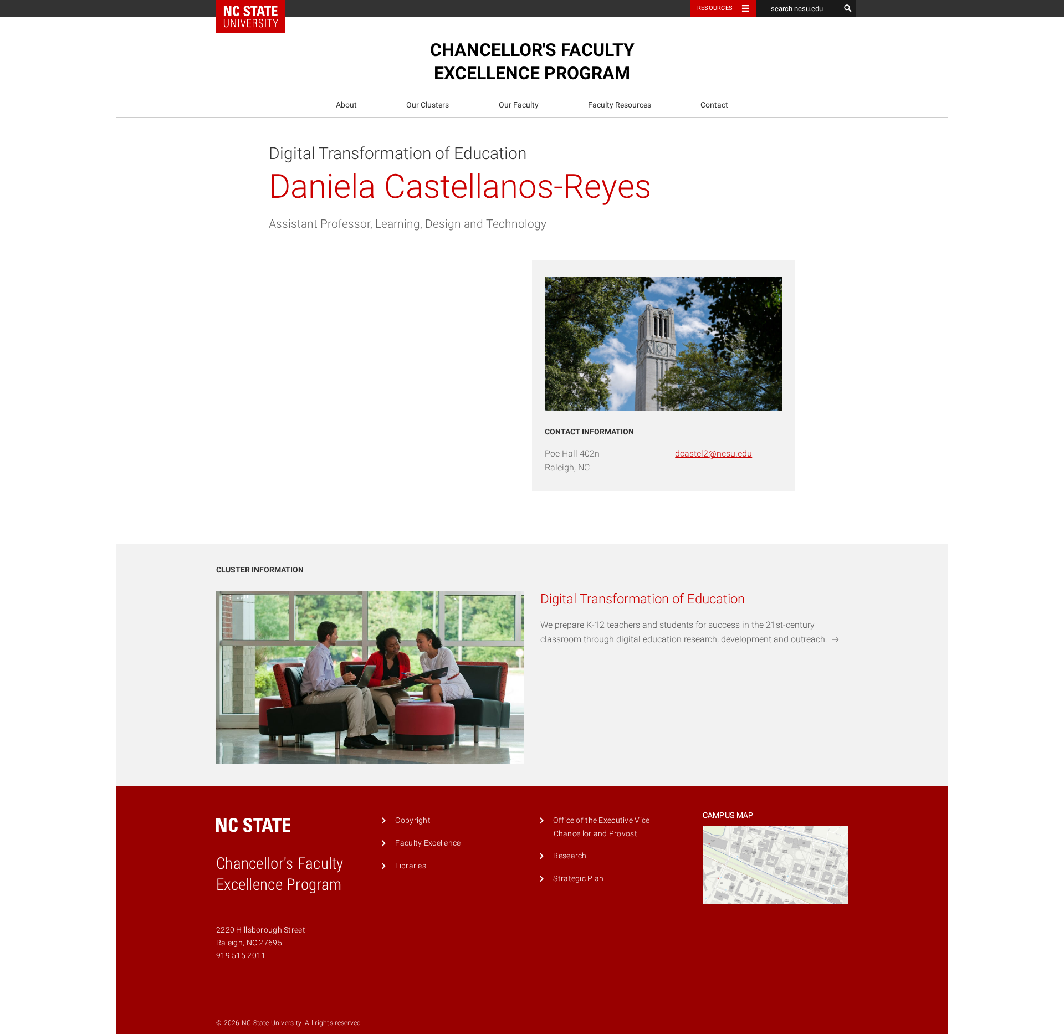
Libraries (410, 866)
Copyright (413, 820)
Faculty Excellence (428, 843)
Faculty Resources (619, 105)
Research (569, 856)
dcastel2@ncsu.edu (713, 453)
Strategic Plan (578, 878)
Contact (714, 105)
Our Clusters (427, 105)
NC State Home (258, 8)
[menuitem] (346, 104)
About (346, 105)
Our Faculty (519, 105)
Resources (715, 8)
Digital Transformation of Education (397, 153)
